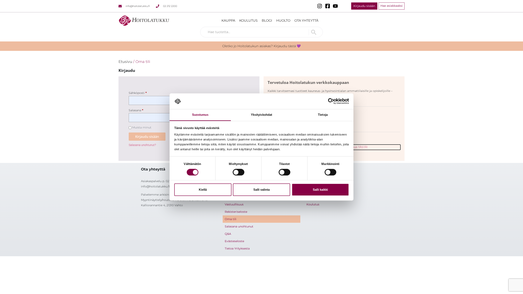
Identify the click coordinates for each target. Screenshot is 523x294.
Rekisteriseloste (236, 212)
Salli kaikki (320, 189)
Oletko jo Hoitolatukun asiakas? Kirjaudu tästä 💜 (261, 46)
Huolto (283, 20)
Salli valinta (261, 189)
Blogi (267, 20)
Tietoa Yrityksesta (237, 248)
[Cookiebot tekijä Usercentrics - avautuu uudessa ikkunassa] (331, 101)
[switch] (238, 172)
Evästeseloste (234, 241)
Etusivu (125, 61)
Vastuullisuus (234, 204)
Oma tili (230, 219)
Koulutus (248, 20)
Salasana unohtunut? (142, 145)
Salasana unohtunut (239, 226)
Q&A (228, 234)
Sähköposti (145, 92)
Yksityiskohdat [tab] (261, 114)
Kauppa (228, 20)
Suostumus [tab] (200, 114)
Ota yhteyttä (306, 20)
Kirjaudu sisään (147, 136)
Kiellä (203, 189)
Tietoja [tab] (323, 114)
